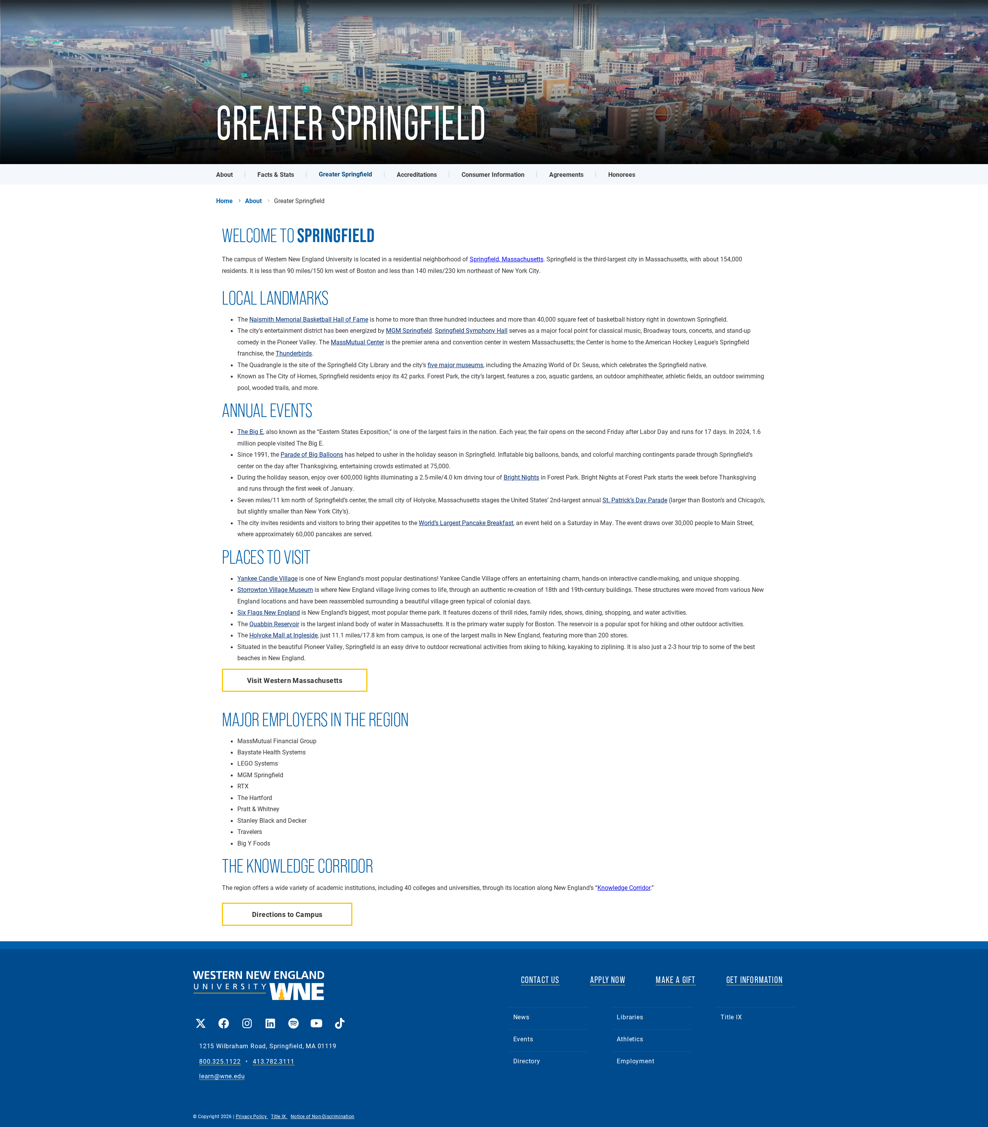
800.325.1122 (220, 1061)
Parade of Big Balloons (312, 454)
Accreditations (417, 174)
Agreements (566, 174)
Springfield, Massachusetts (506, 259)
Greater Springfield (345, 174)
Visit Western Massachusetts (294, 680)
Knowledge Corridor (623, 887)
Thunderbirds (294, 353)
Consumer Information (493, 174)
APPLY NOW (607, 979)
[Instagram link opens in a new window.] (247, 1018)
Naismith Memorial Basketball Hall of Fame (308, 319)
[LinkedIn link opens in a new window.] (270, 1018)
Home (224, 201)
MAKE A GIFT (675, 979)
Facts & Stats (275, 174)
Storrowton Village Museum (275, 589)
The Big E (250, 432)
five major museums (455, 365)
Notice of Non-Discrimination (322, 1116)
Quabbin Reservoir (274, 624)
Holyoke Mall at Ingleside (283, 635)
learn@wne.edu (222, 1076)
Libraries (630, 1017)
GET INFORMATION (754, 979)
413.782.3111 (273, 1061)
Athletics (630, 1039)
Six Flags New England (268, 612)
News (521, 1017)
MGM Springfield (409, 330)
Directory (526, 1061)
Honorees (621, 174)
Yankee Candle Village (267, 578)
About (224, 174)
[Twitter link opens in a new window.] (200, 1018)
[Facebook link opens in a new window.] (224, 1018)
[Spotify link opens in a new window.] (293, 1018)
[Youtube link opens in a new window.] (316, 1018)
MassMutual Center (357, 342)
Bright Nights (521, 477)
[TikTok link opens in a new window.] (339, 1018)
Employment (635, 1061)
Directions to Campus (287, 914)
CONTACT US (540, 979)
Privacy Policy (252, 1116)
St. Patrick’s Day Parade (634, 500)
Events (523, 1039)
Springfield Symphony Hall (471, 330)
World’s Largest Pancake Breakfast (466, 523)
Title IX (731, 1017)
